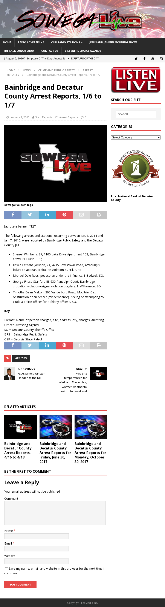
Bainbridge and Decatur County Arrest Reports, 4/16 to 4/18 (17, 450)
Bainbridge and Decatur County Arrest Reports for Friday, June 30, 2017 (55, 452)
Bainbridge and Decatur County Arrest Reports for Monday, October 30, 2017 (90, 452)
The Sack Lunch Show (19, 51)
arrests (21, 358)
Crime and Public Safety (56, 70)
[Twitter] (136, 58)
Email (8, 543)
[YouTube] (153, 58)
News (27, 70)
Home (7, 42)
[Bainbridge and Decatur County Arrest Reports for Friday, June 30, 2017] (56, 427)
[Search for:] (136, 114)
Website (9, 556)
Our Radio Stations (65, 42)
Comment (11, 498)
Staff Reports (43, 117)
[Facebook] (144, 58)
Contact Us (49, 51)
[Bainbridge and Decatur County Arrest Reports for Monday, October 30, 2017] (91, 427)
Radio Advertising (31, 42)
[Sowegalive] (82, 36)
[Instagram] (161, 58)
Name (9, 531)
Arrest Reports (68, 117)
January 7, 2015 (19, 117)
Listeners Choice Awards (83, 51)
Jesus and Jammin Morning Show (113, 42)
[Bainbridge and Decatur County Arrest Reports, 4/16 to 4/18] (20, 427)
